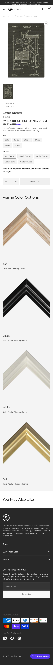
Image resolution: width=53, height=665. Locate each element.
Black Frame (26, 156)
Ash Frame (10, 156)
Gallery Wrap (27, 162)
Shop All (20, 16)
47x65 (18, 146)
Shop (12, 16)
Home (5, 16)
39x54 (8, 146)
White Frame (43, 156)
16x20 (17, 140)
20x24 (28, 140)
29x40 (38, 140)
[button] (4, 9)
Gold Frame (11, 162)
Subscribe (26, 594)
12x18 (8, 140)
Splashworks (15, 656)
